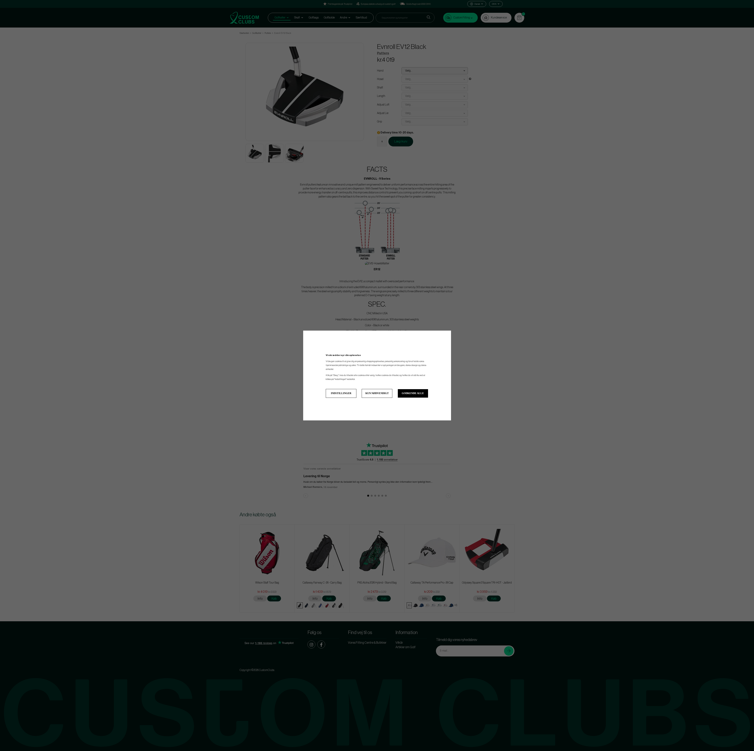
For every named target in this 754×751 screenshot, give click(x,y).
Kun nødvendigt (377, 393)
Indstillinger (341, 393)
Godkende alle (413, 393)
